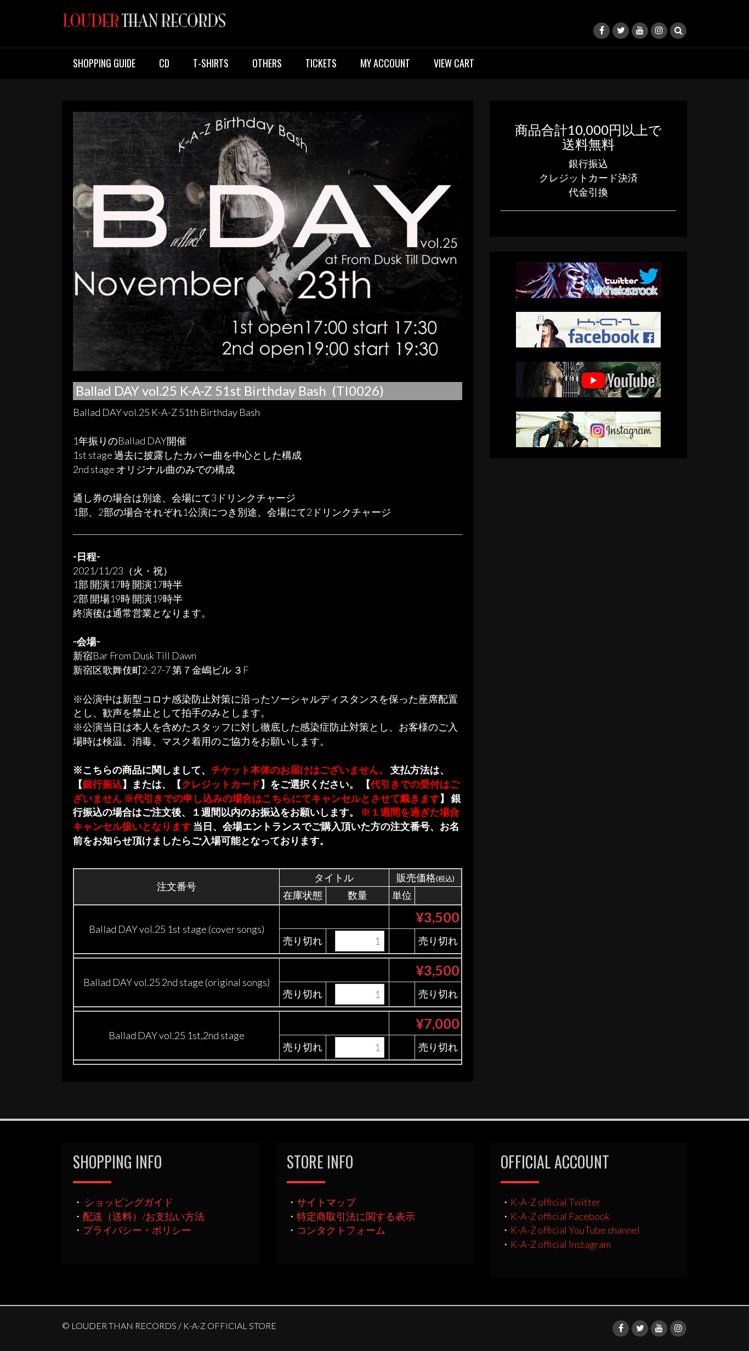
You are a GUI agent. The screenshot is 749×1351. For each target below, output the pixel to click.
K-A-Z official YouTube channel (575, 1230)
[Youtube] (640, 30)
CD (164, 63)
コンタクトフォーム (341, 1230)
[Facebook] (601, 30)
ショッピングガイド (128, 1202)
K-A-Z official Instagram (560, 1244)
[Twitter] (620, 30)
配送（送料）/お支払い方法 (144, 1216)
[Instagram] (659, 30)
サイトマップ (326, 1202)
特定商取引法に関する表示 (356, 1216)
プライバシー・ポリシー (137, 1230)
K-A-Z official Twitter (555, 1202)
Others (267, 63)
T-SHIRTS (211, 63)
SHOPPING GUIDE (104, 63)
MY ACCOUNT (385, 63)
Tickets (321, 63)
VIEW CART (454, 63)
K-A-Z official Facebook (560, 1216)
